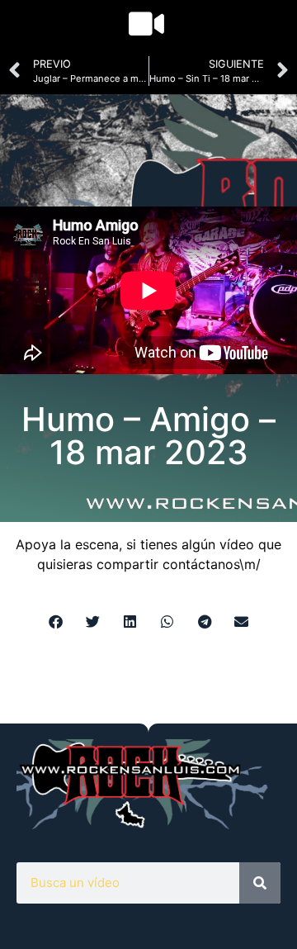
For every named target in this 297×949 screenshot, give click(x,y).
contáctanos (201, 564)
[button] (55, 621)
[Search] (259, 883)
